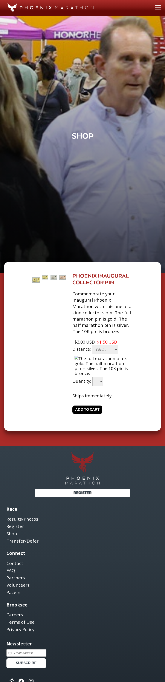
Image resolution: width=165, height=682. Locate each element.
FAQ (10, 570)
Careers (14, 615)
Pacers (13, 592)
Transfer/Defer (22, 541)
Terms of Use (20, 622)
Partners (15, 578)
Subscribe (26, 663)
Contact (14, 563)
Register (82, 493)
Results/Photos (22, 519)
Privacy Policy (20, 629)
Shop (11, 534)
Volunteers (18, 585)
